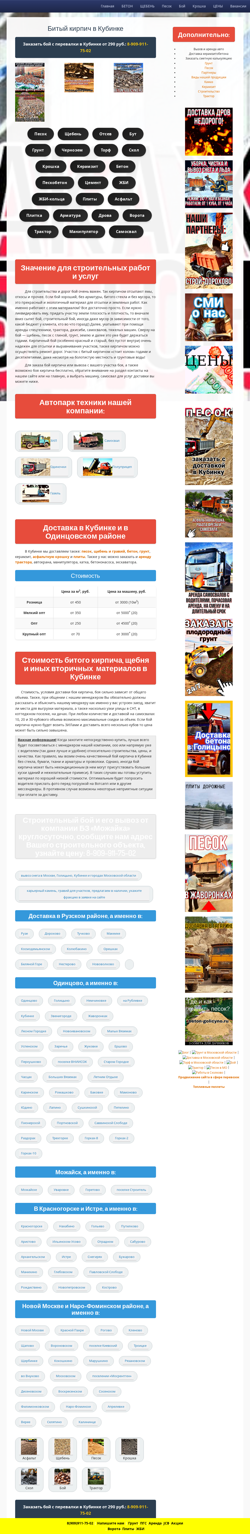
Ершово (121, 1046)
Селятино (54, 1422)
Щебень (73, 134)
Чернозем (72, 150)
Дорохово (52, 933)
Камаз (208, 82)
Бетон (122, 166)
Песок (167, 6)
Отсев (105, 134)
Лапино (55, 1107)
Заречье (60, 1046)
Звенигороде (61, 1016)
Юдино (26, 1107)
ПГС (143, 1523)
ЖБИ (124, 182)
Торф (106, 150)
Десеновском (31, 1391)
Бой (182, 6)
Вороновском (61, 1345)
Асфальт (123, 199)
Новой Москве (32, 1330)
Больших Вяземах (63, 1077)
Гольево (97, 1226)
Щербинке (29, 1361)
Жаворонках (97, 1016)
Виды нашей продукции (208, 77)
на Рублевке (132, 1000)
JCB (166, 1523)
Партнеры (208, 72)
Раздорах (28, 1138)
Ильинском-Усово (66, 1241)
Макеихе (113, 933)
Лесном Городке (33, 1031)
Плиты (90, 199)
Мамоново (128, 1092)
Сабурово (137, 1241)
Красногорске (31, 1226)
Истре (66, 1257)
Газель (55, 493)
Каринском (29, 1092)
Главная (107, 6)
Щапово (27, 1345)
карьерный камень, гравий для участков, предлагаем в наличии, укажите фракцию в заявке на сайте (84, 893)
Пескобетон (54, 182)
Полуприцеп (122, 467)
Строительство (209, 91)
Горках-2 (121, 1138)
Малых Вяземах (119, 1031)
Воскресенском (70, 1391)
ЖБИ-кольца (52, 199)
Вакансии (238, 6)
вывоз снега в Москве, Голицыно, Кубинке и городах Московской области (78, 875)
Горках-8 (91, 1138)
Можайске (29, 1189)
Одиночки (58, 467)
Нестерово (67, 964)
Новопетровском (71, 1287)
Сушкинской (87, 1107)
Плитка (34, 215)
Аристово (28, 1241)
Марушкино (98, 1361)
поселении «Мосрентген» (112, 1376)
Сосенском (107, 1391)
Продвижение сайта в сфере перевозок (208, 1077)
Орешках (111, 949)
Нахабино (66, 1226)
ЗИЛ (53, 440)
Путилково (129, 1226)
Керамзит (87, 166)
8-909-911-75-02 (111, 853)
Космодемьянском (35, 949)
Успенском (29, 1046)
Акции (177, 1523)
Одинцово (29, 1000)
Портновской (67, 1123)
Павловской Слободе (106, 1272)
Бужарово (127, 1257)
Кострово (109, 1287)
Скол (134, 150)
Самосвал (126, 231)
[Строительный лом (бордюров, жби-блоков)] (135, 77)
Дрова (105, 215)
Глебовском (63, 1272)
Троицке (140, 1345)
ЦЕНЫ (218, 6)
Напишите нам (110, 1523)
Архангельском (33, 1257)
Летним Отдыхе (106, 1077)
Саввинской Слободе (110, 1123)
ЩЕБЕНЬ (147, 6)
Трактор (42, 231)
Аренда (155, 1523)
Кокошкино (63, 1361)
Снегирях (95, 1257)
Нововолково (103, 964)
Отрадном (105, 1241)
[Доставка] (36, 77)
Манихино (29, 1272)
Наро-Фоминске (78, 1406)
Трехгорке (60, 1138)
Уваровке (61, 1189)
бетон (132, 551)
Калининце (87, 1422)
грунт (144, 551)
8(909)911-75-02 (80, 1523)
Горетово (92, 1189)
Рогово (106, 1330)
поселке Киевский (103, 1345)
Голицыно (62, 1000)
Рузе (24, 933)
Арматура (70, 215)
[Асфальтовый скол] (85, 77)
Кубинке (27, 1016)
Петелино (121, 1107)
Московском (65, 1376)
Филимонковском (35, 1406)
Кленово (135, 1330)
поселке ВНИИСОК (72, 1061)
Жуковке (91, 1046)
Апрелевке (116, 1406)
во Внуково (30, 1376)
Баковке (96, 1092)
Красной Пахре (72, 1330)
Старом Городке (116, 1061)
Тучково (83, 933)
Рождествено (31, 1287)
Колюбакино (77, 949)
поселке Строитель (131, 1189)
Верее (25, 1422)
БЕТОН (127, 6)
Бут (132, 134)
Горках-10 (28, 1153)
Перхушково (31, 1061)
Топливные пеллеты (209, 1087)
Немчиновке (96, 1000)
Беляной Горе (31, 964)
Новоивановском (76, 1031)
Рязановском (135, 1361)
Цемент (93, 182)
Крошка (199, 6)
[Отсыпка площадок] (36, 107)
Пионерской (30, 1123)
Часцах (26, 1077)
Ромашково (64, 1092)
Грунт (38, 150)
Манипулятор (83, 231)
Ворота (137, 215)
